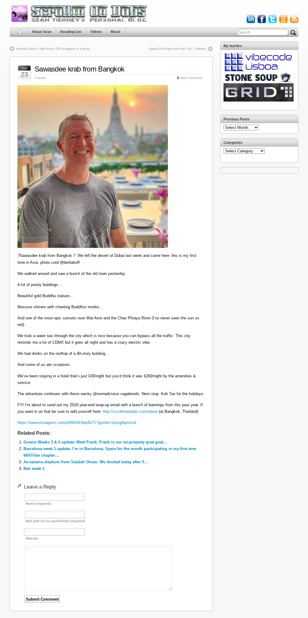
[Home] (20, 32)
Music (116, 32)
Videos (96, 32)
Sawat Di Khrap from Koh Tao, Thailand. (178, 48)
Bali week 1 (34, 468)
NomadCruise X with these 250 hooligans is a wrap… (54, 48)
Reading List (71, 32)
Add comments (191, 78)
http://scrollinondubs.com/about (130, 411)
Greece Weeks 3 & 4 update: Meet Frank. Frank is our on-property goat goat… (95, 442)
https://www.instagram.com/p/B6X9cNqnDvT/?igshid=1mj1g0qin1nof (76, 422)
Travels (40, 78)
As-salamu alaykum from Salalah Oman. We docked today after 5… (85, 462)
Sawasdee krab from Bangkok (79, 69)
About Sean (41, 32)
